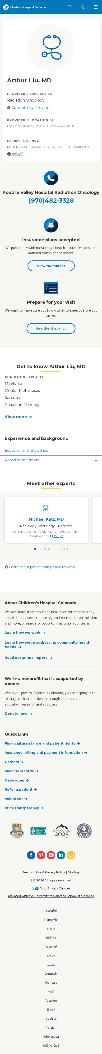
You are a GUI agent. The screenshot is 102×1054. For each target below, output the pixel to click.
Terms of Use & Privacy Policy (43, 872)
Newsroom (14, 780)
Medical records (19, 771)
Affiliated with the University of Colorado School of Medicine (51, 896)
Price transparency (22, 808)
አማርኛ (51, 955)
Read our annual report (26, 658)
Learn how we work (22, 633)
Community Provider (31, 107)
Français (51, 982)
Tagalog (51, 1000)
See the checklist (51, 328)
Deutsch (51, 973)
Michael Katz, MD (46, 519)
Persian (51, 1027)
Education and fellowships (26, 450)
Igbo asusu (51, 1036)
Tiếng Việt (51, 919)
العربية (51, 964)
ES (71, 6)
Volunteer (14, 799)
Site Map (74, 872)
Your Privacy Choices (55, 888)
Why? (17, 154)
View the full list (51, 266)
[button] (51, 417)
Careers (12, 762)
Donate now (16, 714)
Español (51, 910)
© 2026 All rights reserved (52, 880)
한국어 (51, 928)
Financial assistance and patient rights (40, 743)
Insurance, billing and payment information (44, 752)
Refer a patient (18, 789)
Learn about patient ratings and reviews (41, 567)
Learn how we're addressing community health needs (47, 645)
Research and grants (22, 460)
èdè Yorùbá (51, 1045)
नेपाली (51, 991)
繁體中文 (51, 937)
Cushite (51, 1018)
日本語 (51, 1009)
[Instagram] (71, 855)
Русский (51, 946)
